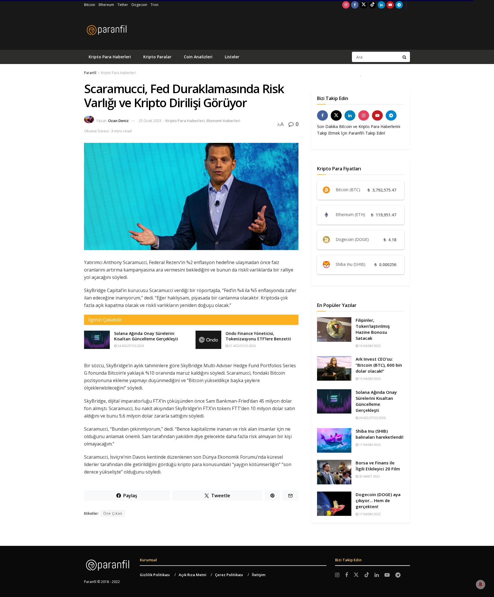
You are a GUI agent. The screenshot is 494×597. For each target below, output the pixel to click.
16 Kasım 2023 (369, 346)
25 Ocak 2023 (150, 120)
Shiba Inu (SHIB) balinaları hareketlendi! (379, 434)
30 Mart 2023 (369, 476)
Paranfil (90, 72)
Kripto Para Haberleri (110, 56)
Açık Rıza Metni (192, 574)
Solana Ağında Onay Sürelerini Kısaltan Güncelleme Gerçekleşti (146, 336)
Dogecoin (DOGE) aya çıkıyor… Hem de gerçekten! (378, 500)
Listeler (232, 56)
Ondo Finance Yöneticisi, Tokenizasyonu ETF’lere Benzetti (258, 336)
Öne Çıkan (112, 513)
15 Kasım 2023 (369, 378)
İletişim (258, 574)
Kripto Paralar (157, 56)
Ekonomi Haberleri (223, 120)
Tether (122, 4)
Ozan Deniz (118, 120)
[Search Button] (405, 57)
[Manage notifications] (480, 584)
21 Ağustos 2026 (242, 346)
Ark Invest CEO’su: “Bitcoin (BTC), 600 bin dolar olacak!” (379, 365)
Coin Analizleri (198, 56)
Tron (154, 4)
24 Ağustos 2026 (130, 346)
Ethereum (106, 4)
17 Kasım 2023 (369, 444)
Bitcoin (89, 4)
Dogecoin (139, 4)
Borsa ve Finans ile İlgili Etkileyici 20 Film (378, 466)
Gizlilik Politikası (155, 574)
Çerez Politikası (229, 574)
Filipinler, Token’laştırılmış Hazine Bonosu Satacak (373, 329)
